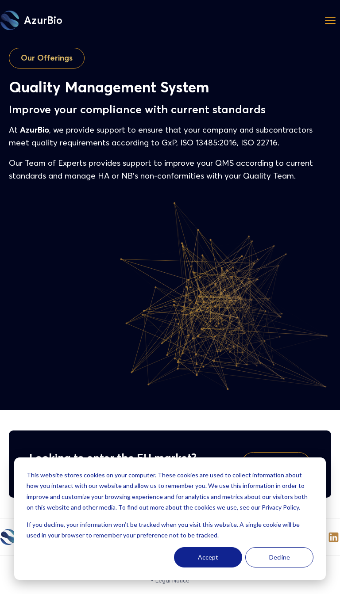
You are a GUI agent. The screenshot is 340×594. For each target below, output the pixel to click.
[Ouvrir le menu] (330, 20)
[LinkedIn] (333, 537)
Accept (208, 557)
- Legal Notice (170, 580)
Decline (279, 557)
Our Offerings (47, 58)
